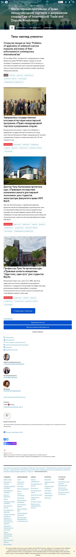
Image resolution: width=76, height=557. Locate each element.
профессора (34, 144)
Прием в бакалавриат (23, 489)
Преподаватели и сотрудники (8, 491)
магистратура (22, 78)
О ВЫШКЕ (7, 477)
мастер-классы (19, 227)
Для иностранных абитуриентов (38, 327)
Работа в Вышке (8, 544)
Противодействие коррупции (9, 511)
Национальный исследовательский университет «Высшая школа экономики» (24, 468)
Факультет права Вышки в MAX (14, 432)
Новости (30, 471)
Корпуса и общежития (7, 496)
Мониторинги (34, 488)
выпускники (26, 144)
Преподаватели (9, 340)
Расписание (8, 347)
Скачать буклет (37, 332)
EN (62, 2)
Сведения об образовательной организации (8, 528)
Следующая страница (22, 311)
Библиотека (48, 479)
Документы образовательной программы (16, 345)
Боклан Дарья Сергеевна (10, 377)
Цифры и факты (8, 479)
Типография (48, 490)
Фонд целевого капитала (8, 506)
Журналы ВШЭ (48, 495)
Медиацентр (48, 493)
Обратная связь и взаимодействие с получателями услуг (22, 519)
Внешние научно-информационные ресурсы (36, 506)
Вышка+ (19, 491)
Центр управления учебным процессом (15, 397)
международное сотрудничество (13, 82)
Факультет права (15, 470)
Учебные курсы (9, 337)
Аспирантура (20, 498)
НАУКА (33, 477)
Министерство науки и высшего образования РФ (64, 483)
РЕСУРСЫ (48, 477)
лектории (12, 75)
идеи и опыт (17, 224)
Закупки (6, 499)
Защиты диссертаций (36, 495)
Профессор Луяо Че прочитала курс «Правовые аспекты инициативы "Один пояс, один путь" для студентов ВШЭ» (24, 272)
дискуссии (20, 75)
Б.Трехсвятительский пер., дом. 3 (13, 407)
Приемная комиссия (38, 322)
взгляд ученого (29, 75)
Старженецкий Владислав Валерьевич (14, 364)
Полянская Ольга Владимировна (12, 391)
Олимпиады (20, 486)
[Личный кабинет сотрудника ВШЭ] (69, 2)
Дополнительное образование (22, 501)
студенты (7, 148)
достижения (17, 144)
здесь (39, 550)
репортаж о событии (10, 78)
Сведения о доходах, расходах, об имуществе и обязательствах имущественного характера (9, 519)
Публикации (48, 498)
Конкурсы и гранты (36, 501)
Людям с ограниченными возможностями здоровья (8, 535)
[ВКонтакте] (5, 439)
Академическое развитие (35, 498)
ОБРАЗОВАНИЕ (22, 477)
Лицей (19, 479)
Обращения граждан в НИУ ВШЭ (9, 502)
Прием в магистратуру (20, 494)
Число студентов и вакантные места (15, 342)
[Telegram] (7, 439)
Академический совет (11, 350)
